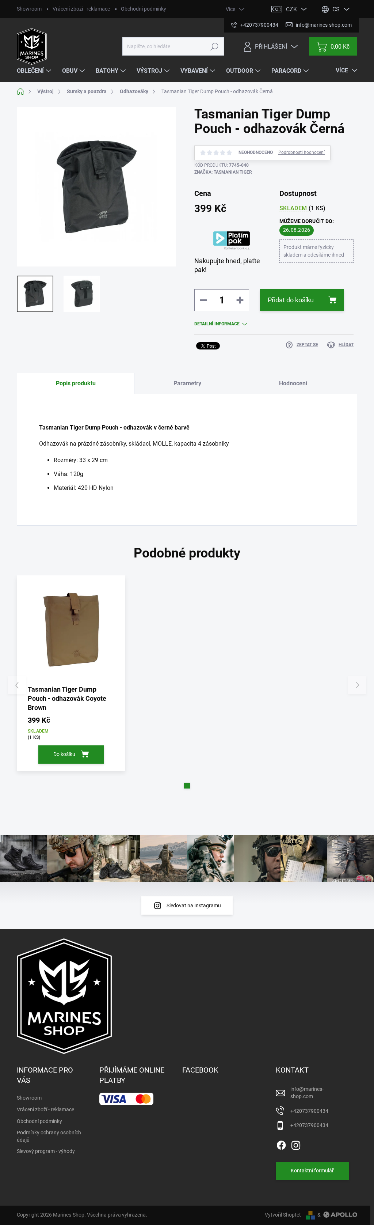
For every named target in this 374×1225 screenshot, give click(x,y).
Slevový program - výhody (46, 1151)
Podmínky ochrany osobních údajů (49, 1136)
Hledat (214, 46)
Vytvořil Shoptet (283, 1215)
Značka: (223, 172)
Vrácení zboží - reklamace (81, 9)
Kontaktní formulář (312, 1170)
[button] (187, 785)
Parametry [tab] (187, 383)
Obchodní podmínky (143, 9)
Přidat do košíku (291, 300)
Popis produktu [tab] (76, 383)
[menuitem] (35, 71)
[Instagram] (295, 1143)
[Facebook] (281, 1143)
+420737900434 (309, 1111)
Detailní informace (217, 323)
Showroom (29, 9)
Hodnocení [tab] (293, 383)
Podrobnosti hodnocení (301, 152)
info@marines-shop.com (307, 1092)
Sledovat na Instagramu (194, 905)
